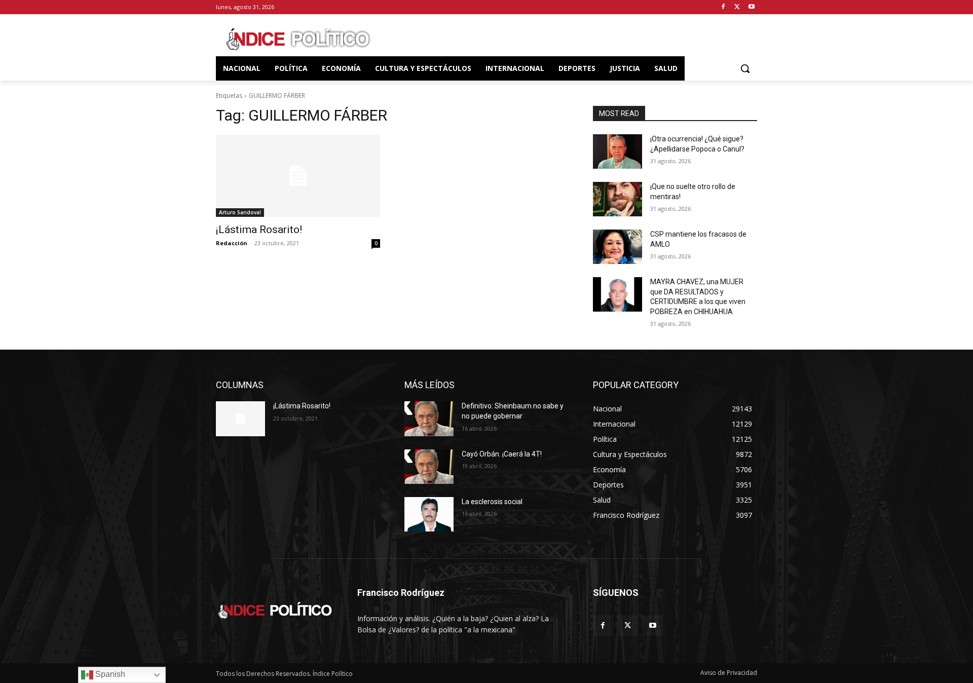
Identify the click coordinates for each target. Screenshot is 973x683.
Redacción (231, 243)
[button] (745, 68)
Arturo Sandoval (240, 212)
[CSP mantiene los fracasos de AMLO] (617, 247)
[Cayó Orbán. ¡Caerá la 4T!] (429, 466)
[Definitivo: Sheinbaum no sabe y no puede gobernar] (429, 418)
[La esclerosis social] (429, 514)
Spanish (109, 674)
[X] (737, 7)
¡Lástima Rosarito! (259, 229)
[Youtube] (751, 7)
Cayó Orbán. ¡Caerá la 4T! (502, 454)
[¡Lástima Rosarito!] (298, 176)
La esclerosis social (492, 502)
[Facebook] (723, 7)
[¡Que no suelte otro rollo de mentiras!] (617, 199)
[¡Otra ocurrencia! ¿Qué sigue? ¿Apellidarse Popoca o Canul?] (617, 151)
